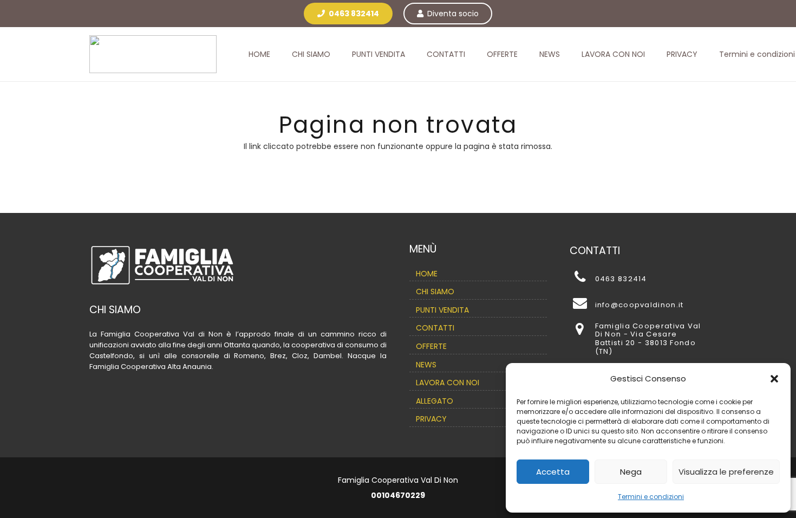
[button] (774, 378)
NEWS (426, 364)
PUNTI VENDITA (442, 310)
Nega (631, 471)
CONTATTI (435, 327)
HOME (427, 273)
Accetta (553, 471)
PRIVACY (431, 418)
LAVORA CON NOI (447, 382)
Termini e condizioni (651, 496)
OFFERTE (431, 346)
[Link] (153, 54)
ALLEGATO (434, 401)
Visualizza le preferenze (726, 471)
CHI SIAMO (435, 291)
